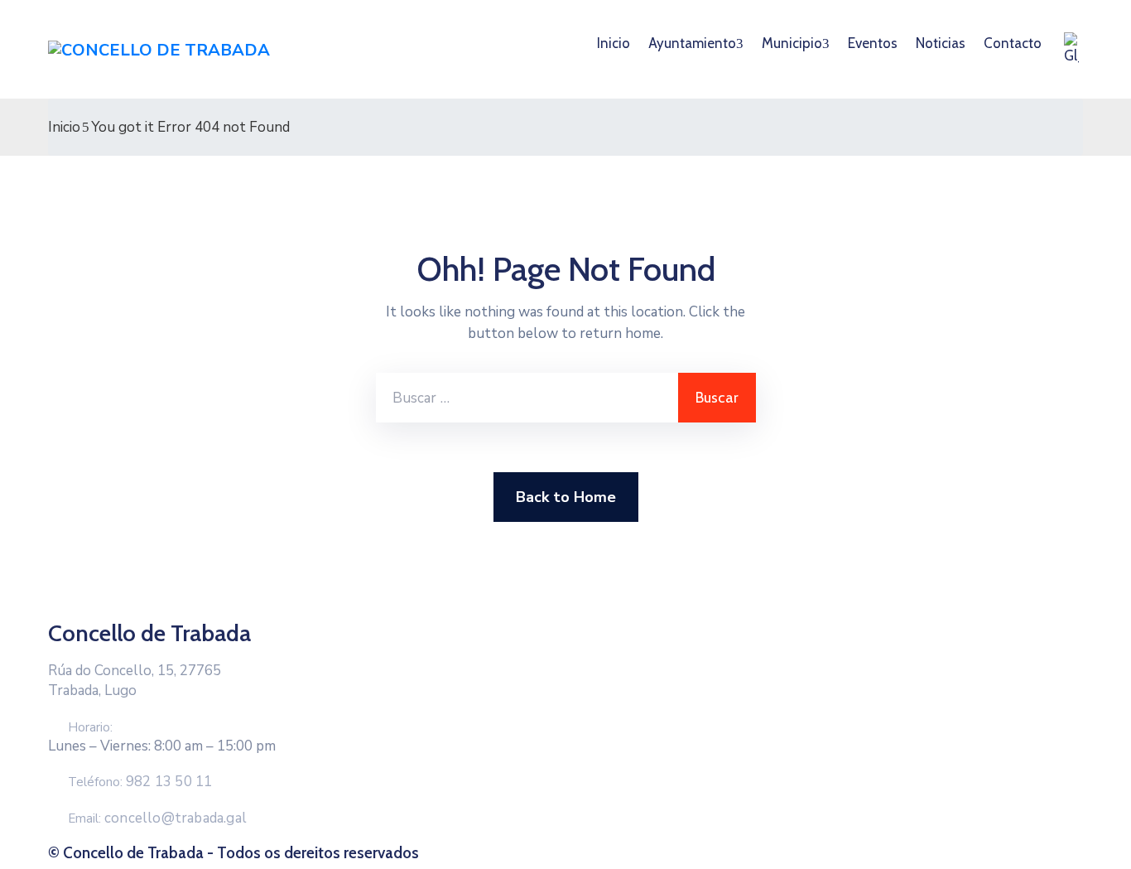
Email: (157, 818)
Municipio (792, 43)
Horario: (90, 727)
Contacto (1013, 43)
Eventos (873, 43)
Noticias (940, 43)
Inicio (613, 43)
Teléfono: (140, 782)
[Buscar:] (527, 397)
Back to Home (566, 497)
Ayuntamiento (692, 43)
